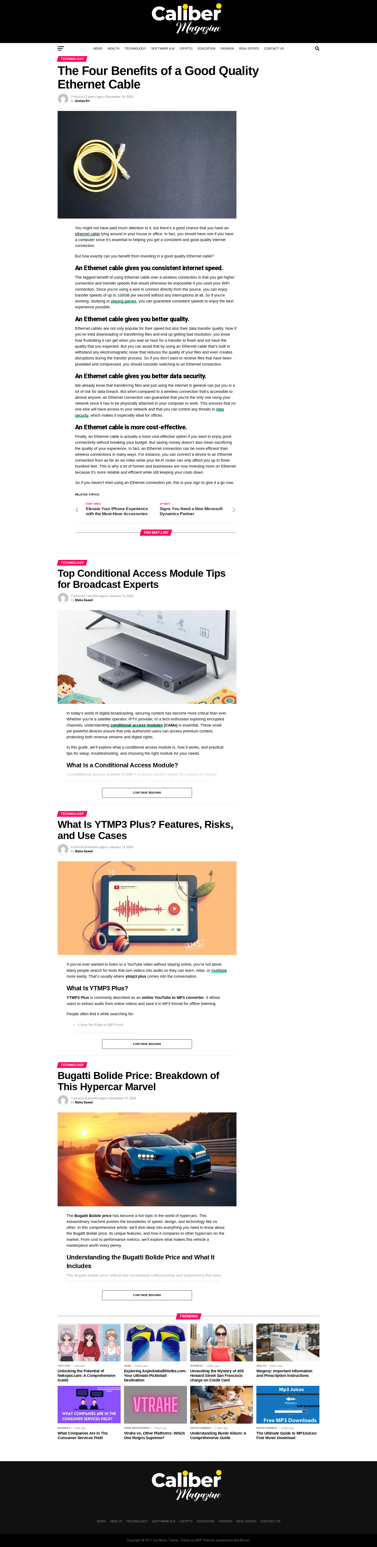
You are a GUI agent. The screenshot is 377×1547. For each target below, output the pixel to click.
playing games (123, 301)
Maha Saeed (84, 600)
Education (206, 48)
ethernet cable (87, 234)
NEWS (97, 48)
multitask (219, 970)
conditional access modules (136, 725)
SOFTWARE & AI (163, 48)
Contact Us (274, 48)
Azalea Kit (82, 101)
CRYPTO (186, 48)
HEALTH (113, 48)
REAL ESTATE (249, 48)
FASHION (227, 48)
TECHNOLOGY (135, 48)
